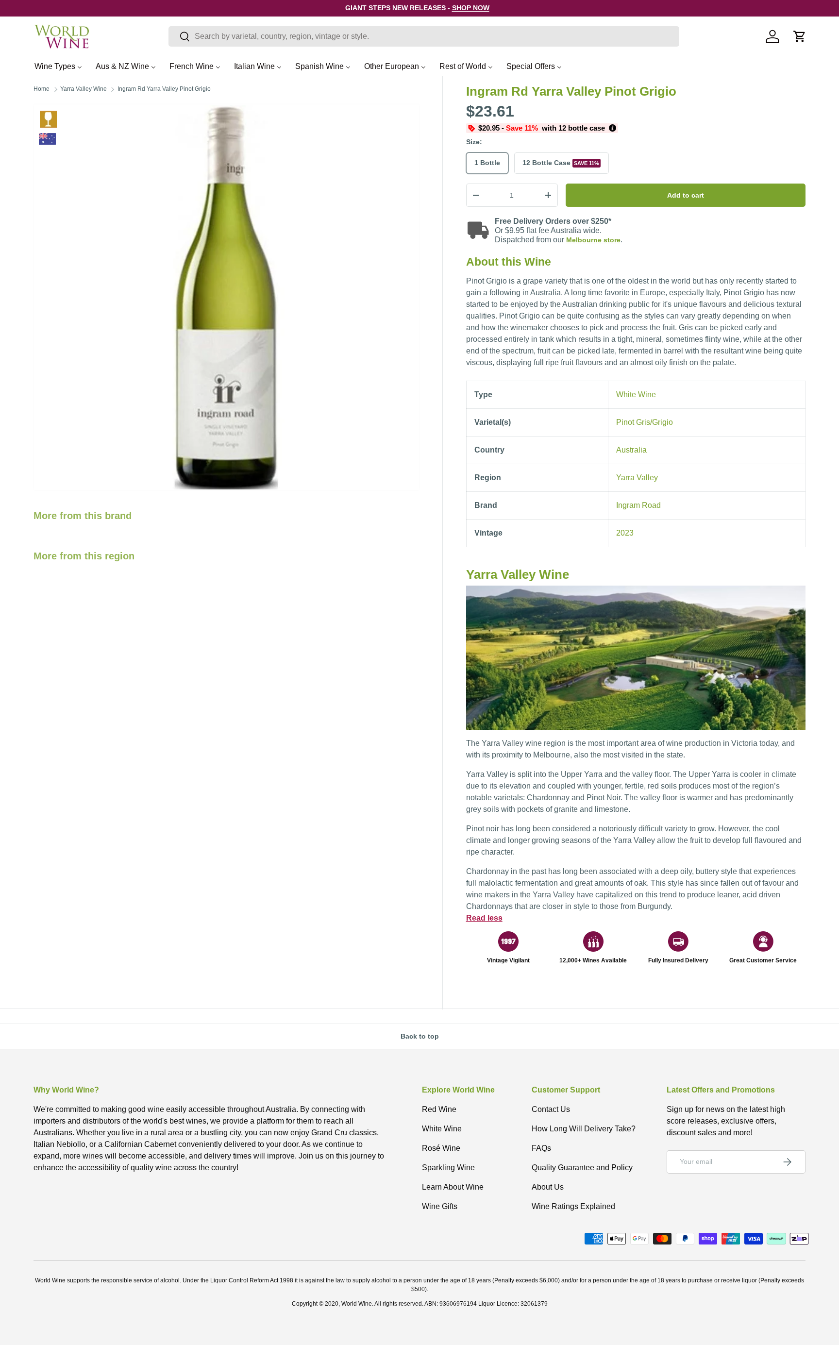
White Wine (48, 119)
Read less (484, 918)
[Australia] (47, 138)
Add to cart (685, 195)
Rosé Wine (441, 1148)
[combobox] (423, 36)
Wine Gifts (439, 1206)
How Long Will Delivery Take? (584, 1129)
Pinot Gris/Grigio (644, 422)
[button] (799, 36)
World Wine (356, 1303)
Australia (631, 450)
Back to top (420, 1036)
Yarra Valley (637, 477)
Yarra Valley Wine (83, 88)
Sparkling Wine (448, 1167)
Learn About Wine (453, 1187)
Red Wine (439, 1109)
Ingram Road (638, 505)
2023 (625, 533)
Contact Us (551, 1109)
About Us (548, 1187)
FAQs (541, 1148)
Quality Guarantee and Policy (582, 1167)
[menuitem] (58, 66)
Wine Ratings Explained (573, 1206)
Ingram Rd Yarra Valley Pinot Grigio (164, 88)
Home (42, 88)
